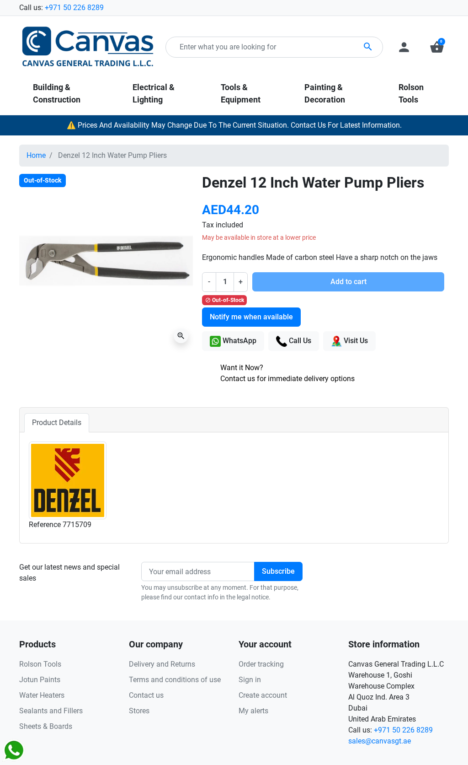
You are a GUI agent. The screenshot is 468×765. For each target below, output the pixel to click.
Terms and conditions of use (175, 679)
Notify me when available (251, 316)
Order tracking (261, 664)
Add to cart (348, 281)
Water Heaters (41, 695)
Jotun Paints (39, 679)
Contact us (146, 695)
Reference (45, 524)
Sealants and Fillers (51, 710)
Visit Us (355, 340)
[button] (437, 47)
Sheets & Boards (45, 726)
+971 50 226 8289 (74, 7)
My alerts (253, 710)
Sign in (250, 679)
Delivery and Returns (162, 664)
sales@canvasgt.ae (379, 741)
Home (36, 155)
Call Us (299, 340)
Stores (139, 710)
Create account (263, 695)
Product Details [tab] (56, 422)
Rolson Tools (40, 664)
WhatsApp (238, 340)
